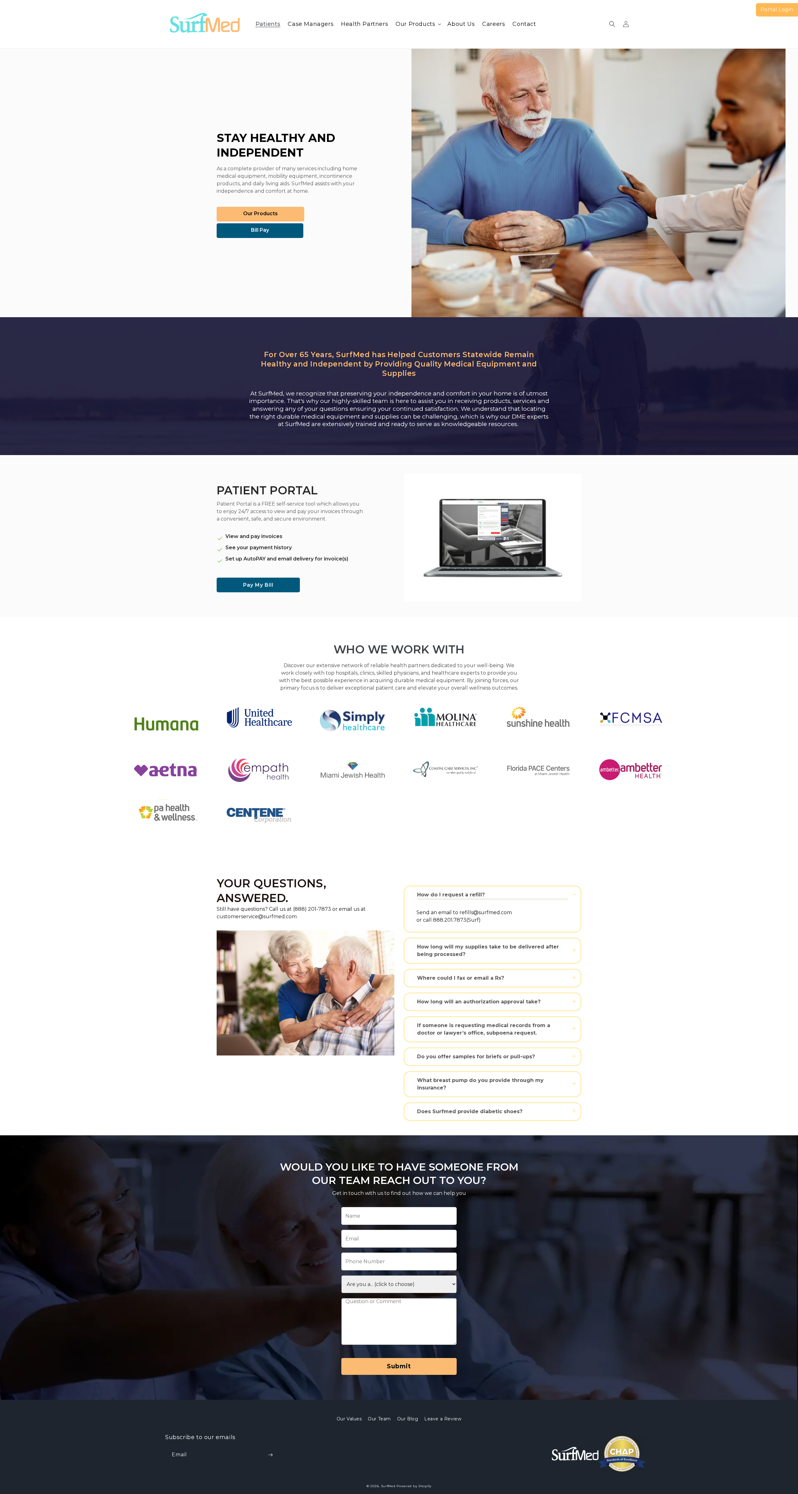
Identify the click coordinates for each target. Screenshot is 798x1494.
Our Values (349, 1419)
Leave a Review (442, 1419)
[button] (418, 24)
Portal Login (777, 9)
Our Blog (407, 1419)
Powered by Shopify (414, 1486)
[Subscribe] (270, 1455)
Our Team (379, 1419)
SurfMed (388, 1486)
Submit (399, 1366)
